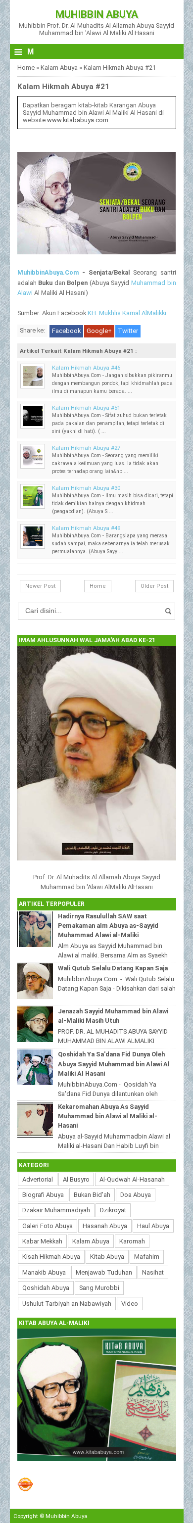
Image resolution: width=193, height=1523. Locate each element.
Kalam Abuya (59, 67)
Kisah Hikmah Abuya (51, 1256)
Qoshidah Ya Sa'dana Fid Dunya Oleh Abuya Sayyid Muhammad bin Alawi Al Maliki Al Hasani (114, 1063)
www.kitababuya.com (77, 120)
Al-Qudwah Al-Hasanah (132, 1179)
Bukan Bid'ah (92, 1194)
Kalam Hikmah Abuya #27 (86, 447)
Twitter (128, 330)
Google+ (99, 330)
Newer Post (40, 586)
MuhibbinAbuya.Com (48, 272)
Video (129, 1303)
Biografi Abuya (43, 1194)
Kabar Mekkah (42, 1241)
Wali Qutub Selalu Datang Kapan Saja (113, 968)
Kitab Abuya (107, 1256)
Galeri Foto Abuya (47, 1226)
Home (26, 67)
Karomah (132, 1241)
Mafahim (146, 1256)
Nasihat (153, 1272)
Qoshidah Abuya (45, 1287)
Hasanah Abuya (105, 1226)
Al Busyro (76, 1179)
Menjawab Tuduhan (104, 1272)
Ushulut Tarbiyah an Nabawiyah (66, 1303)
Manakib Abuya (44, 1272)
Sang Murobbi (99, 1287)
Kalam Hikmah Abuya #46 (86, 367)
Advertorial (37, 1179)
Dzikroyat (113, 1210)
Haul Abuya (153, 1226)
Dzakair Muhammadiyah (56, 1210)
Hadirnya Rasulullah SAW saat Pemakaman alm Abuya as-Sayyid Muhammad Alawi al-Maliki (108, 925)
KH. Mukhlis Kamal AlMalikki (127, 313)
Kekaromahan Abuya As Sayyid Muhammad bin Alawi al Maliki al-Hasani (107, 1116)
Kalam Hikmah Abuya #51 (86, 407)
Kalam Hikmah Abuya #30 (86, 487)
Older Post (154, 586)
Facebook (66, 330)
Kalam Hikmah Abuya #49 (86, 527)
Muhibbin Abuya (96, 14)
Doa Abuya (135, 1194)
